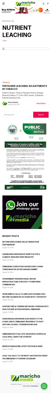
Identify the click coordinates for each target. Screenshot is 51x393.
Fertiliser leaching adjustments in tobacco (24, 87)
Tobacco (6, 82)
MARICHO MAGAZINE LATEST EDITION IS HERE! (22, 346)
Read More (41, 103)
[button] (3, 4)
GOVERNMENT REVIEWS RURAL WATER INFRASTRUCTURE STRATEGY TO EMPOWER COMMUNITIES (21, 282)
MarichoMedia (13, 102)
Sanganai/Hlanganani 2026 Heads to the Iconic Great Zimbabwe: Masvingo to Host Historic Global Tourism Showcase (23, 321)
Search (41, 115)
